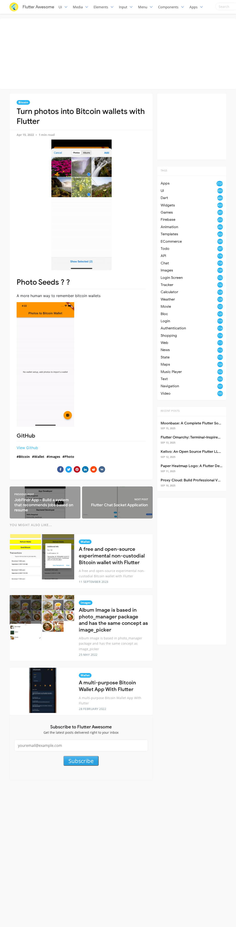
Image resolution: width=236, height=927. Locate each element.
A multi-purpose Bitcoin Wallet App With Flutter (107, 686)
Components (168, 7)
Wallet (39, 456)
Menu (142, 7)
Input (123, 7)
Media (78, 7)
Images (54, 456)
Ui (60, 7)
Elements (101, 7)
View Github (27, 447)
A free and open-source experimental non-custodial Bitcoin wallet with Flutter (112, 555)
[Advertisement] (119, 53)
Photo (69, 456)
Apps (193, 7)
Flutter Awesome (38, 6)
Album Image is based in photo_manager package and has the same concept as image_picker (113, 620)
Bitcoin (23, 102)
